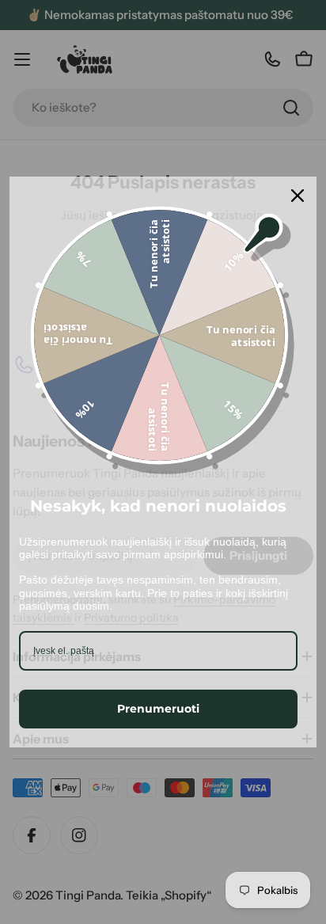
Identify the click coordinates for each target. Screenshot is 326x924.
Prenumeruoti (158, 709)
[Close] (298, 196)
